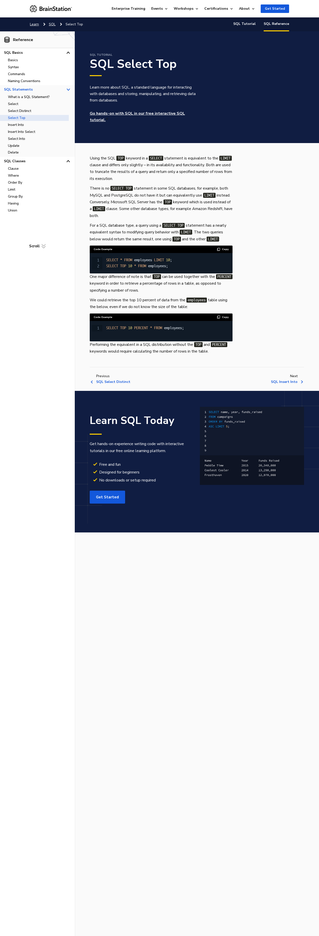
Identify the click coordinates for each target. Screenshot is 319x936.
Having (13, 203)
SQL (52, 24)
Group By (15, 196)
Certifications (216, 8)
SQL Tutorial (244, 23)
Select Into (16, 138)
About (244, 8)
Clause (13, 168)
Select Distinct (19, 110)
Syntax (13, 67)
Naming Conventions (24, 81)
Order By (15, 182)
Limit (11, 189)
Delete (13, 152)
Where (13, 175)
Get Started (275, 8)
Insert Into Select (21, 131)
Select (13, 104)
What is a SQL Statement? (29, 97)
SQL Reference (276, 23)
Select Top (16, 117)
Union (12, 210)
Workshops (183, 8)
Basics (13, 60)
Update (13, 145)
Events (157, 8)
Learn (34, 24)
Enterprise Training (128, 8)
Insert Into (16, 124)
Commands (16, 74)
